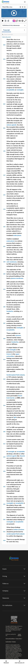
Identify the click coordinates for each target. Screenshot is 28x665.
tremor (9, 354)
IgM (15, 417)
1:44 (4, 209)
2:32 (4, 289)
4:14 (4, 444)
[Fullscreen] (25, 20)
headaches (15, 342)
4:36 (4, 471)
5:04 (4, 519)
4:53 (4, 504)
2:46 (4, 307)
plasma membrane (17, 278)
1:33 (4, 195)
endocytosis (17, 235)
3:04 (4, 338)
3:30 (4, 379)
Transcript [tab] (6, 30)
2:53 (4, 323)
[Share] (23, 7)
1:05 (4, 151)
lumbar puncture (18, 529)
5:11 (4, 531)
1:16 (4, 175)
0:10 (4, 59)
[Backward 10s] (5, 20)
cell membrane (12, 262)
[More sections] (24, 30)
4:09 (4, 431)
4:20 (4, 457)
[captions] (19, 20)
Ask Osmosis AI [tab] (19, 663)
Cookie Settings (19, 635)
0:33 (4, 104)
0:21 (4, 79)
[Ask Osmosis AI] (14, 21)
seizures (18, 335)
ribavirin (22, 456)
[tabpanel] (14, 288)
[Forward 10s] (8, 20)
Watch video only (6, 37)
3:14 (4, 359)
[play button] (2, 20)
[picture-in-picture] (16, 20)
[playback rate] (22, 20)
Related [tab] (6, 663)
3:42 (4, 405)
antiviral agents (12, 456)
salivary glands (11, 125)
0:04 (4, 45)
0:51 (4, 128)
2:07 (4, 246)
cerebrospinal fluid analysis (15, 534)
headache (10, 311)
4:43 (4, 486)
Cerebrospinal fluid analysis (16, 375)
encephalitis (10, 90)
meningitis (20, 90)
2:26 (4, 274)
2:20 (4, 262)
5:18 (4, 540)
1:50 (4, 226)
